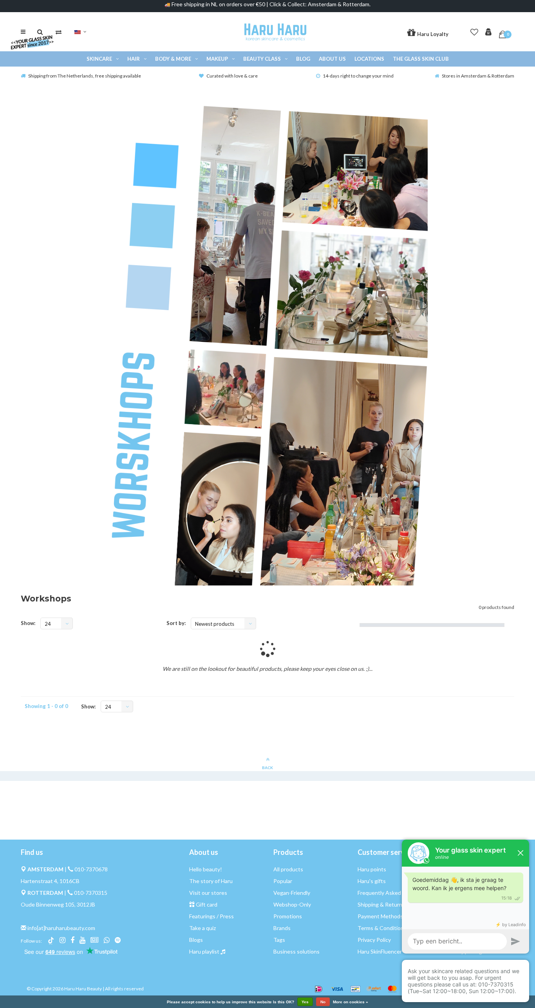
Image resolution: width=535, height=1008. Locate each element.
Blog (303, 59)
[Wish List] (474, 30)
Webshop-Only (292, 904)
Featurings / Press (211, 916)
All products (288, 869)
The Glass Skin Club (421, 59)
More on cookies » (350, 1002)
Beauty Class (262, 59)
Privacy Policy (374, 939)
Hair (133, 59)
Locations (369, 59)
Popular (282, 881)
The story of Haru (211, 881)
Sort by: (176, 623)
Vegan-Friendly (291, 892)
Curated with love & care (232, 76)
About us (332, 59)
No (322, 1002)
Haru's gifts (372, 881)
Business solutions (296, 951)
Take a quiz (202, 928)
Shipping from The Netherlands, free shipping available (84, 76)
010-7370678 (91, 869)
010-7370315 (90, 892)
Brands (282, 928)
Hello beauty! (205, 869)
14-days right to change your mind (358, 76)
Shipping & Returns (381, 904)
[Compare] (58, 31)
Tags (279, 939)
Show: (28, 623)
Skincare (99, 59)
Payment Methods (380, 916)
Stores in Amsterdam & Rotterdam (478, 76)
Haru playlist (204, 951)
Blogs (196, 939)
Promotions (287, 916)
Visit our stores (208, 892)
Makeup (217, 59)
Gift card (206, 904)
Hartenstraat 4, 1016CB (50, 881)
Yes (305, 1002)
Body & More (173, 59)
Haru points (372, 869)
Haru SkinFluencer (380, 951)
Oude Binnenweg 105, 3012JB (58, 904)
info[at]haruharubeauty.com (61, 928)
